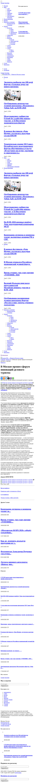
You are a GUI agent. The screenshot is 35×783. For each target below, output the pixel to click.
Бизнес (6, 20)
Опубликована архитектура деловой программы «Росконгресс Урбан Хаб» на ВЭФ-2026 (19, 105)
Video (8, 58)
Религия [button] (9, 326)
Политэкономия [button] (8, 168)
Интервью (10, 57)
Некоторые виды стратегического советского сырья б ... (17, 624)
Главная (3, 359)
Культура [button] (9, 315)
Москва (6, 698)
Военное (9, 53)
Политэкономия (8, 19)
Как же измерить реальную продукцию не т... (13, 542)
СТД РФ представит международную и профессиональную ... (12, 578)
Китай (5, 695)
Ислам (12, 39)
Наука (8, 36)
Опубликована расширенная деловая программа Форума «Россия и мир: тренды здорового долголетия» (18, 301)
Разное (6, 26)
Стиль (9, 48)
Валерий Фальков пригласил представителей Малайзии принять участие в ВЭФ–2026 (17, 286)
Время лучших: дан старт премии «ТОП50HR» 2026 (19, 274)
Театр (12, 31)
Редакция (6, 70)
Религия (9, 38)
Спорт (9, 45)
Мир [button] (5, 157)
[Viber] (11, 378)
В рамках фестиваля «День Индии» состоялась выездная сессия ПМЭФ (17, 133)
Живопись (13, 33)
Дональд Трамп (8, 699)
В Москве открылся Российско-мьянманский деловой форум (18, 263)
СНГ (8, 8)
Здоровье (9, 25)
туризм (6, 705)
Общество (10, 35)
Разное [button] (6, 314)
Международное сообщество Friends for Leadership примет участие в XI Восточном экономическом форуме (17, 119)
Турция (6, 704)
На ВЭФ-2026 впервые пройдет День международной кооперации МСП (19, 224)
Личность (10, 54)
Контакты (6, 64)
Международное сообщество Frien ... (24, 22)
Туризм (9, 47)
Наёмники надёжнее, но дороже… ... (11, 650)
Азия (8, 11)
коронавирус (7, 692)
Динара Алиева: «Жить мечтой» (10, 497)
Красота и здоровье (9, 22)
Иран (5, 696)
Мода (11, 50)
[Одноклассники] (4, 378)
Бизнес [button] (6, 244)
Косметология (11, 23)
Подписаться (4, 355)
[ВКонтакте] (2, 378)
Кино (11, 29)
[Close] (1, 1)
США (5, 693)
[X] (8, 378)
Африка (9, 14)
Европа (9, 10)
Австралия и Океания (10, 16)
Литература (13, 32)
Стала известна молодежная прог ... (24, 32)
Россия (6, 6)
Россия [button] (6, 77)
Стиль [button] (9, 336)
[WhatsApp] (13, 378)
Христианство (14, 41)
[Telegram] (6, 378)
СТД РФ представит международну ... (24, 13)
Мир (5, 7)
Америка (9, 13)
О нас (5, 63)
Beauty (12, 51)
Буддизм (12, 44)
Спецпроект (10, 56)
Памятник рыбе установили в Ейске (11, 491)
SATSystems (18, 772)
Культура (9, 28)
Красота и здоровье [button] (9, 309)
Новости (9, 61)
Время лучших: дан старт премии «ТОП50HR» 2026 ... (16, 658)
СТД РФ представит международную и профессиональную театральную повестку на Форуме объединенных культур (17, 746)
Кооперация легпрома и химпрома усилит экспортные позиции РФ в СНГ (19, 237)
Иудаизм (12, 42)
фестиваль (7, 702)
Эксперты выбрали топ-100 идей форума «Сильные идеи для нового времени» (18, 84)
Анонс (9, 60)
